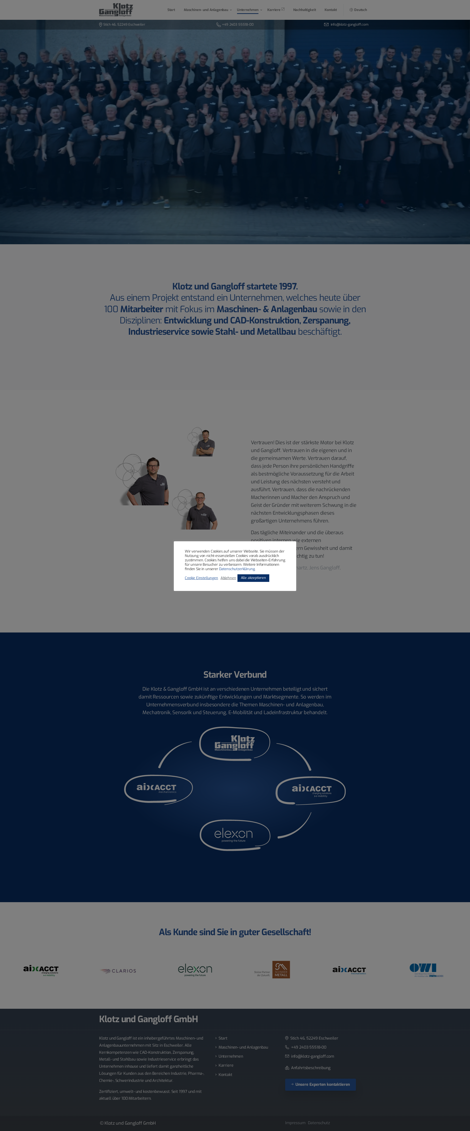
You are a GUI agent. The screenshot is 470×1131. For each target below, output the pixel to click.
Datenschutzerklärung (237, 568)
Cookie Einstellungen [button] (201, 578)
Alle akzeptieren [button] (253, 578)
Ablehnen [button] (228, 578)
